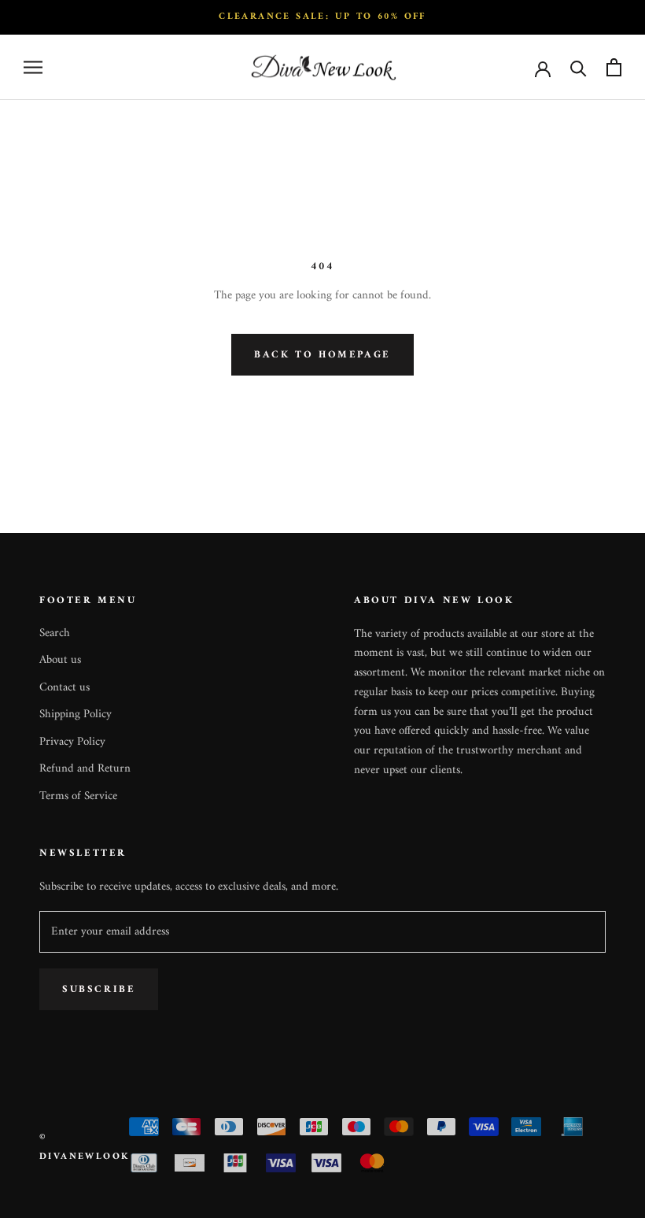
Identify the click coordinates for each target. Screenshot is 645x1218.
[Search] (578, 67)
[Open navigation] (33, 67)
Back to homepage (322, 355)
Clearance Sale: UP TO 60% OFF (322, 17)
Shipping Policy (75, 715)
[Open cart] (613, 67)
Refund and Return (85, 770)
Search (54, 634)
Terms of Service (78, 797)
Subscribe (98, 989)
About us (60, 661)
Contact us (64, 688)
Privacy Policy (72, 743)
